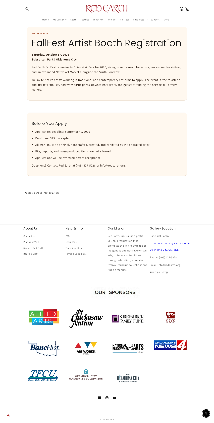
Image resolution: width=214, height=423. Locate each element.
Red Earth (110, 419)
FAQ (68, 236)
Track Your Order (75, 247)
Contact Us (29, 236)
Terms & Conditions (76, 253)
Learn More (72, 241)
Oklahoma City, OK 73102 (164, 249)
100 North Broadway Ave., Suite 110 (170, 243)
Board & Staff (30, 253)
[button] (27, 9)
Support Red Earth (33, 247)
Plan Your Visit (31, 241)
